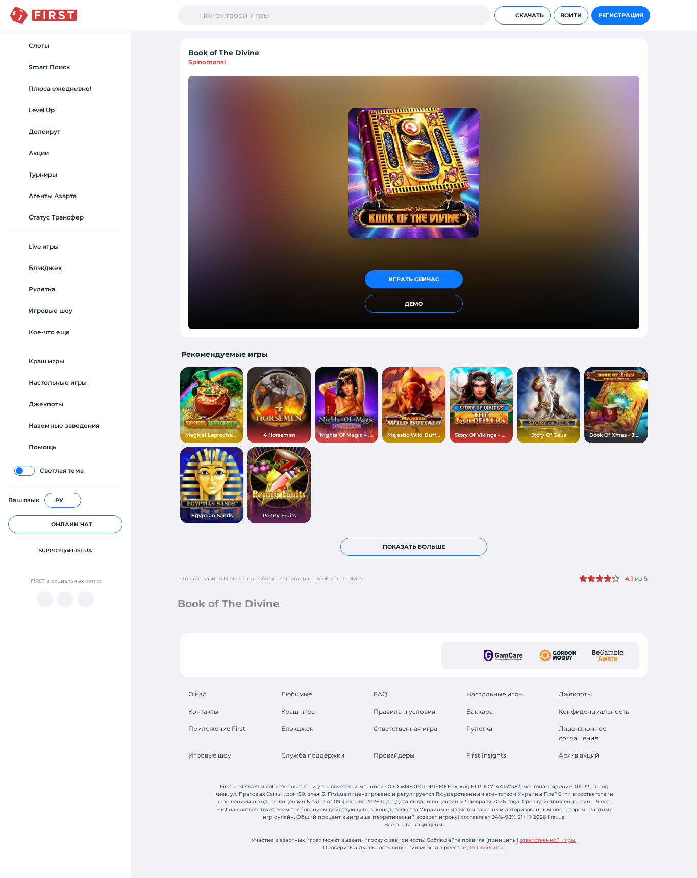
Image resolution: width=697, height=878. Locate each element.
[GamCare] (503, 655)
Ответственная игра (405, 729)
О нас (197, 694)
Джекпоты (575, 694)
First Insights (486, 755)
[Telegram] (65, 599)
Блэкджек (297, 729)
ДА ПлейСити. (486, 847)
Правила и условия (404, 711)
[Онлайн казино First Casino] (43, 15)
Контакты (203, 711)
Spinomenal (207, 62)
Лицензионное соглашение (582, 733)
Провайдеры (394, 755)
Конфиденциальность (594, 711)
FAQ (380, 694)
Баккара (479, 711)
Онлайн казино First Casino (217, 578)
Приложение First (216, 729)
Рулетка (479, 729)
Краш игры (298, 711)
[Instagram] (86, 599)
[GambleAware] (607, 655)
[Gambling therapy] (557, 655)
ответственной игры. (548, 840)
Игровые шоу (209, 755)
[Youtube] (45, 599)
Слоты (266, 578)
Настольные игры (494, 694)
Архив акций (579, 755)
